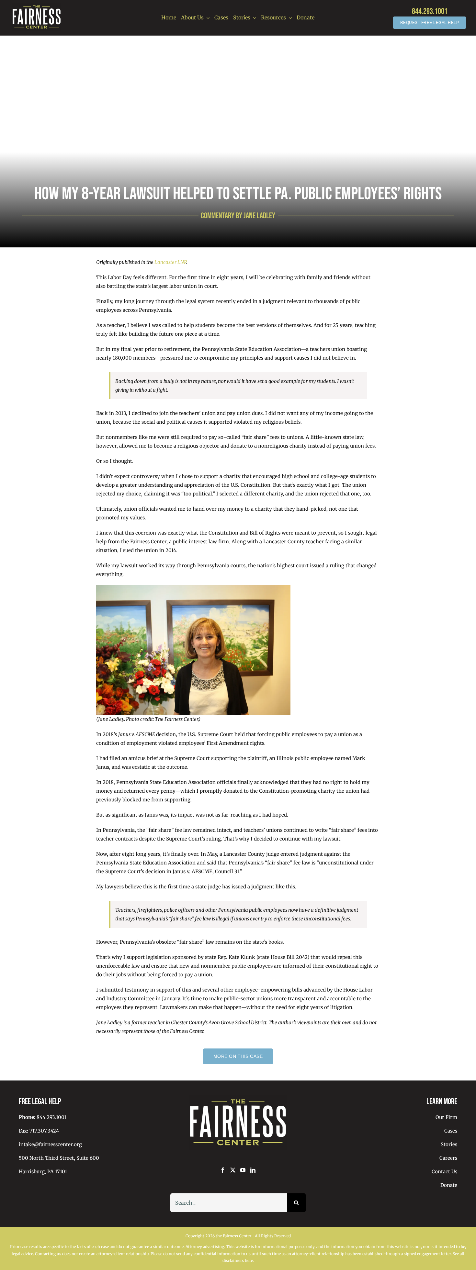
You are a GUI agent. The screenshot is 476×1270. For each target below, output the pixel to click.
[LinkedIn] (252, 1170)
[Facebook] (222, 1170)
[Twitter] (232, 1170)
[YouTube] (242, 1170)
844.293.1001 (430, 11)
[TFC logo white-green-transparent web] (36, 6)
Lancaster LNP (170, 262)
